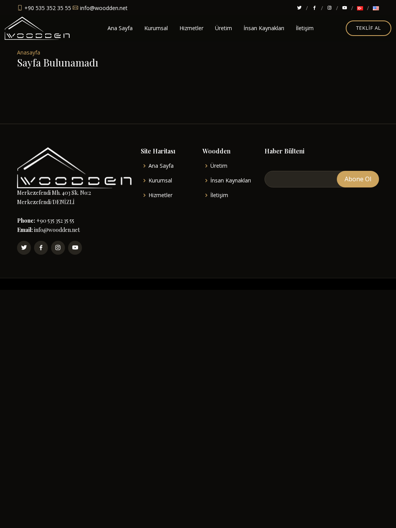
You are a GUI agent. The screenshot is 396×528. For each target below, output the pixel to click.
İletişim (305, 28)
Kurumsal (156, 28)
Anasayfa (28, 52)
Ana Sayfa (120, 28)
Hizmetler (191, 28)
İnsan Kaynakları (264, 28)
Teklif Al (368, 27)
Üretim (223, 28)
